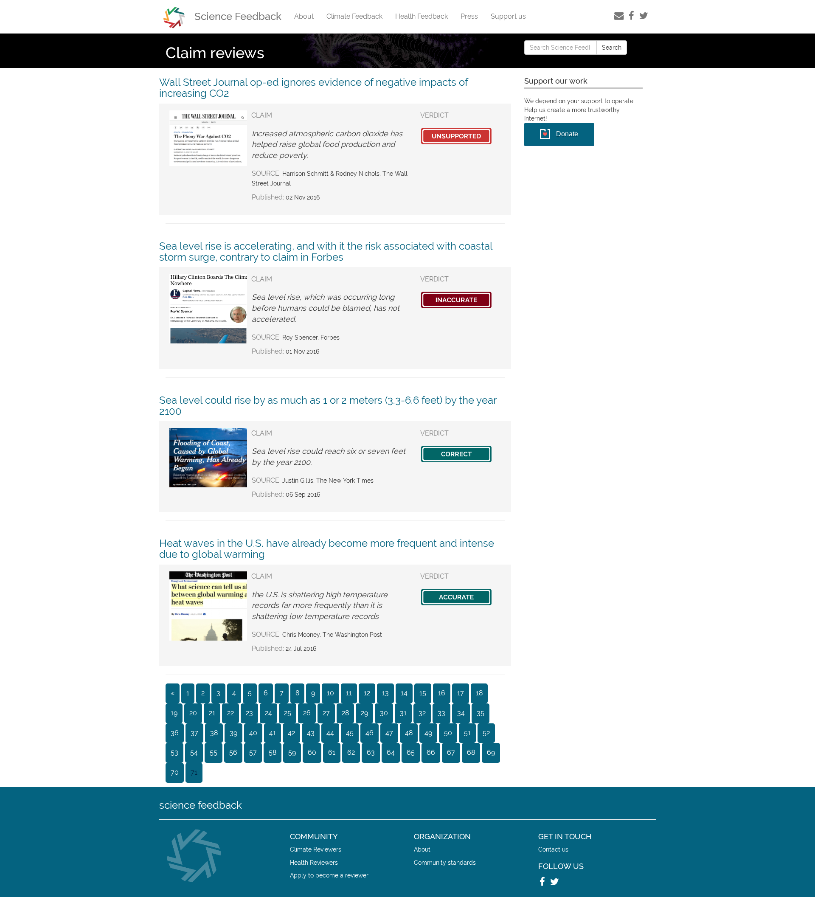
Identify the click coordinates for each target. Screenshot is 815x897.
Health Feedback (421, 16)
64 (391, 752)
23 (249, 713)
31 (403, 713)
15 (422, 693)
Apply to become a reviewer (329, 875)
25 (287, 713)
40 (253, 733)
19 (174, 713)
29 (364, 713)
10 (330, 693)
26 (307, 713)
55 (213, 752)
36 (175, 733)
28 (345, 713)
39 (233, 733)
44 (330, 733)
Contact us (553, 849)
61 (331, 752)
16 (441, 693)
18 (479, 693)
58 (272, 752)
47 (389, 733)
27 (326, 713)
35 (480, 713)
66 (431, 752)
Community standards (445, 862)
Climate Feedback (354, 16)
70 (175, 772)
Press (469, 16)
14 (404, 693)
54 (194, 752)
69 (491, 752)
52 (486, 733)
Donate (567, 134)
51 (467, 733)
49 (428, 733)
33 (441, 713)
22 (230, 713)
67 (451, 752)
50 (448, 733)
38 (214, 733)
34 (461, 713)
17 (460, 693)
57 (253, 752)
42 (291, 733)
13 (385, 693)
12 (367, 693)
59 (292, 752)
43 (311, 733)
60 (312, 752)
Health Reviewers (314, 862)
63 (371, 752)
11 (349, 693)
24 (268, 713)
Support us (508, 16)
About (304, 16)
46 (369, 733)
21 (212, 713)
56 (233, 752)
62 (351, 752)
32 (422, 713)
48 (409, 733)
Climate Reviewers (315, 849)
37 (194, 733)
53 (174, 752)
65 (411, 752)
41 (272, 733)
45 (350, 733)
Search (611, 47)
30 (384, 713)
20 (193, 713)
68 (471, 752)
